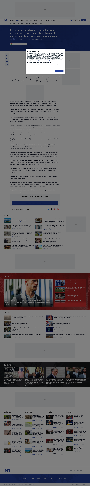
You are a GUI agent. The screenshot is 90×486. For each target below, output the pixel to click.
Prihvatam (59, 70)
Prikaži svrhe (31, 70)
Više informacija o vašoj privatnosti (44, 60)
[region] (45, 61)
